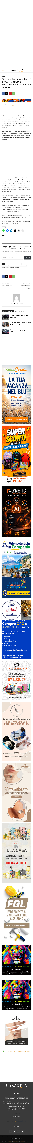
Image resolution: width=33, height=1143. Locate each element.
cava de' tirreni (9, 263)
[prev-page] (2, 337)
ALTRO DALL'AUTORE (20, 311)
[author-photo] (16, 301)
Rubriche (20, 1138)
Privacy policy (16, 1113)
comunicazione (16, 1141)
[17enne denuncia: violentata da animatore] (5, 317)
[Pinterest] (10, 93)
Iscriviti (27, 257)
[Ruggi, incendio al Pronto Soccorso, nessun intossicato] (5, 324)
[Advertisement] (16, 17)
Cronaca (7, 74)
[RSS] (14, 1131)
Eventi (12, 1138)
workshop (17, 267)
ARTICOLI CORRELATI (7, 311)
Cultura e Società (26, 1137)
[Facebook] (3, 93)
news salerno (15, 265)
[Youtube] (22, 1131)
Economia (19, 1137)
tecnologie (22, 1141)
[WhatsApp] (13, 93)
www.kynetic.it (28, 1141)
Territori (4, 1137)
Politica (13, 1137)
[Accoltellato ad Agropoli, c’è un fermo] (5, 331)
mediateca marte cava (6, 265)
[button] (2, 70)
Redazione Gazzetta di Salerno (9, 90)
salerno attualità (5, 267)
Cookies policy (16, 1116)
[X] (6, 93)
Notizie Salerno (23, 265)
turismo (12, 267)
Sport (16, 1138)
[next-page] (5, 337)
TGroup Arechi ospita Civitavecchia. (7, 286)
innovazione (9, 1141)
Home (3, 74)
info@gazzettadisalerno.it (19, 1121)
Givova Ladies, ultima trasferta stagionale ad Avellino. (25, 287)
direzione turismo (17, 263)
